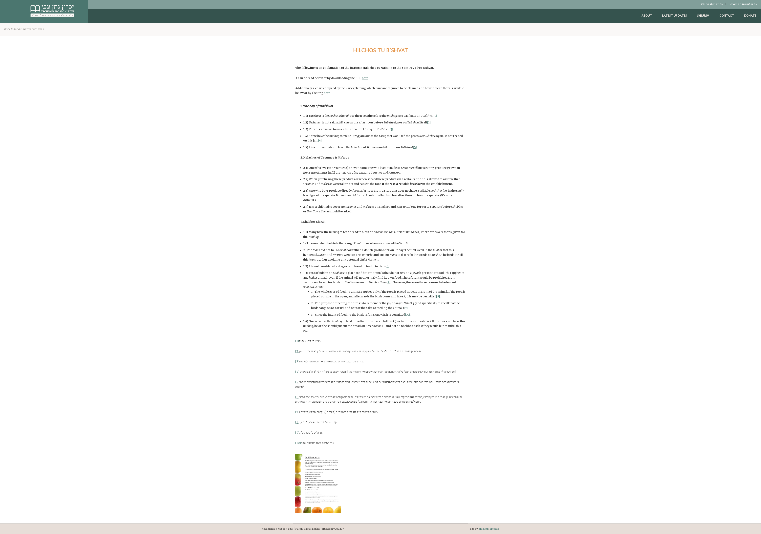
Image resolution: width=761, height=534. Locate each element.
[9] (406, 308)
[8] (438, 296)
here (365, 78)
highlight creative (488, 528)
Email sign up (712, 4)
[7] (388, 282)
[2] (429, 122)
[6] (387, 266)
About (646, 15)
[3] (391, 129)
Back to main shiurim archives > (24, 29)
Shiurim (703, 15)
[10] (407, 314)
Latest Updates (674, 15)
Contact (727, 15)
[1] (435, 115)
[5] (415, 147)
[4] (320, 140)
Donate (750, 15)
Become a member (742, 4)
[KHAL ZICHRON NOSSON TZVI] (52, 17)
